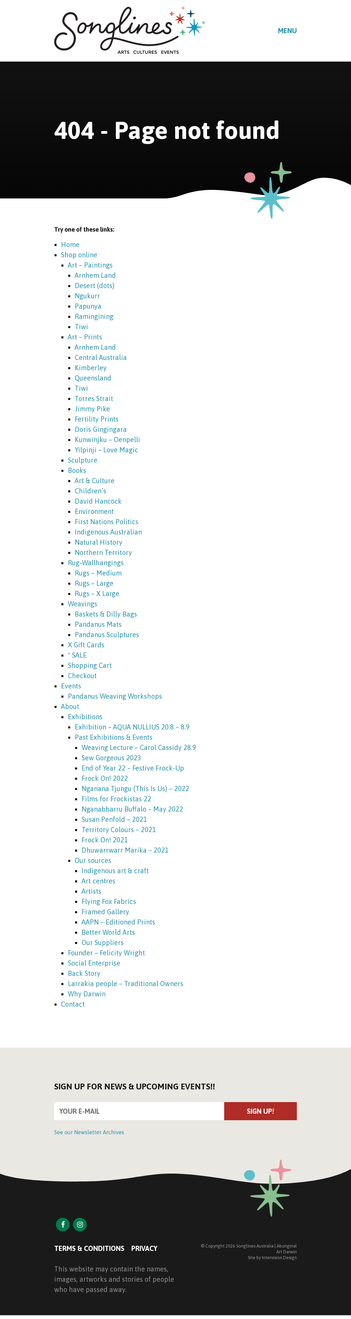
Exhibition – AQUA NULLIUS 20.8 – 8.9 (132, 727)
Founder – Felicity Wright (106, 953)
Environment (94, 511)
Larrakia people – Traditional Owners (125, 983)
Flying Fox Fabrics (109, 901)
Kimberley (91, 368)
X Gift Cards (86, 645)
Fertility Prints (97, 419)
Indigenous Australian (108, 532)
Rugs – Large (94, 583)
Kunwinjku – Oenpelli (107, 439)
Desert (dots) (94, 285)
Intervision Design (279, 1257)
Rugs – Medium (98, 573)
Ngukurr (87, 296)
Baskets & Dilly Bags (106, 614)
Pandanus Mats (98, 624)
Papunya (88, 306)
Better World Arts (108, 932)
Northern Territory (103, 552)
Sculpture (82, 460)
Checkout (82, 676)
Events (71, 686)
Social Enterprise (94, 963)
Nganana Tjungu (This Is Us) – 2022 (135, 788)
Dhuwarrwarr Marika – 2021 (125, 850)
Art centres (99, 881)
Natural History (98, 542)
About (70, 706)
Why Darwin (87, 994)
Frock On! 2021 (105, 840)
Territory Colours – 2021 (119, 829)
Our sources (93, 860)
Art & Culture (94, 480)
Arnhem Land (95, 275)
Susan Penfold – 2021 (114, 819)
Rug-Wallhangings (96, 563)
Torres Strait (94, 398)
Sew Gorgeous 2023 (111, 758)
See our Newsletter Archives (89, 1132)
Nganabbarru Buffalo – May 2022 (132, 809)
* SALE (77, 655)
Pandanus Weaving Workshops (115, 696)
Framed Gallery (105, 912)
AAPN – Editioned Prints (118, 922)
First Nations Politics (106, 522)
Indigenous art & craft (115, 871)
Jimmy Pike (92, 409)
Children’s (90, 491)
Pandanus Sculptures (107, 634)
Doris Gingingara (101, 429)
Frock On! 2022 (105, 778)
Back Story (84, 973)
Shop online (79, 255)
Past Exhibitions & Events (114, 737)
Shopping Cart (90, 665)
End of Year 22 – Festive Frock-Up (133, 768)
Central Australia (101, 357)
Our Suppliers (103, 942)
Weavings (82, 604)
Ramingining (94, 316)
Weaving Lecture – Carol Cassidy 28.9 (139, 747)
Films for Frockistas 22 (116, 799)
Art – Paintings (90, 265)
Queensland (93, 378)
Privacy (144, 1248)
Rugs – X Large (97, 593)
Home (70, 244)
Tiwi (81, 327)
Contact (73, 1004)
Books (77, 470)
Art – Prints (85, 337)
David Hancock (98, 501)
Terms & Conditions (89, 1248)
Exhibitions (85, 717)
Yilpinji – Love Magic (106, 450)
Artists (91, 891)
